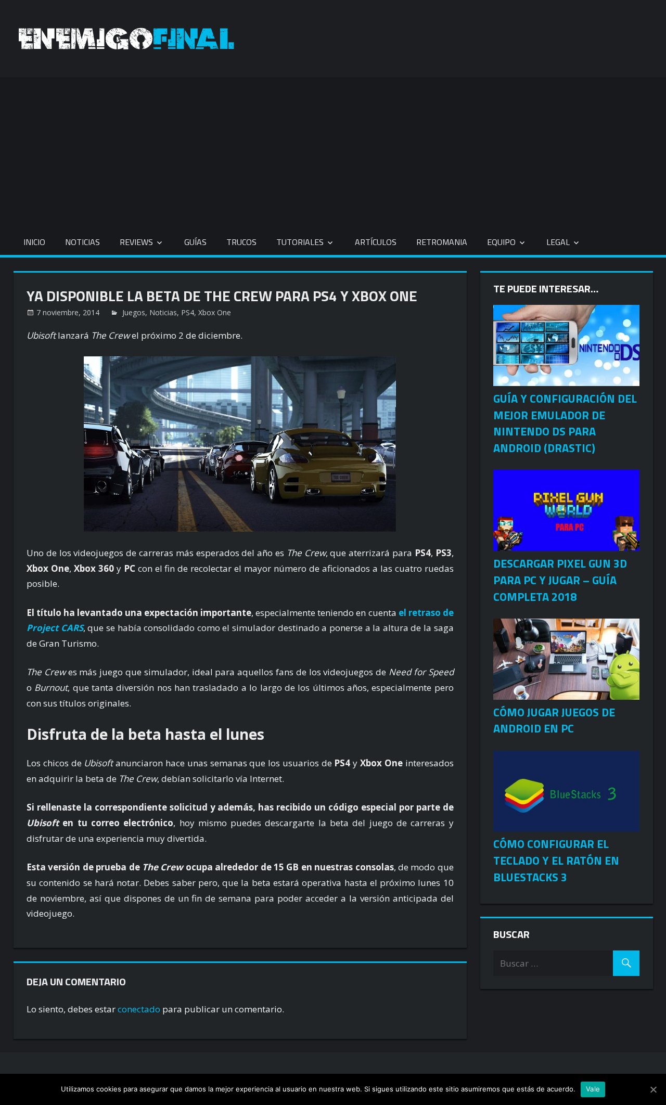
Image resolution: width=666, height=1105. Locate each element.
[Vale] (653, 1089)
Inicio (34, 242)
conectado (139, 1009)
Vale (593, 1089)
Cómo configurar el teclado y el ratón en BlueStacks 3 (556, 860)
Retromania (441, 242)
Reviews (136, 242)
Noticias (82, 242)
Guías (195, 242)
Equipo (501, 242)
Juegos (133, 312)
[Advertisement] (333, 150)
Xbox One (214, 312)
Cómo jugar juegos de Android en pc (554, 720)
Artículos (375, 242)
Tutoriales (300, 242)
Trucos (241, 242)
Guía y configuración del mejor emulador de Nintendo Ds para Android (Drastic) (565, 423)
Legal (558, 242)
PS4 (187, 312)
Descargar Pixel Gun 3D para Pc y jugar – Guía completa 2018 (560, 580)
